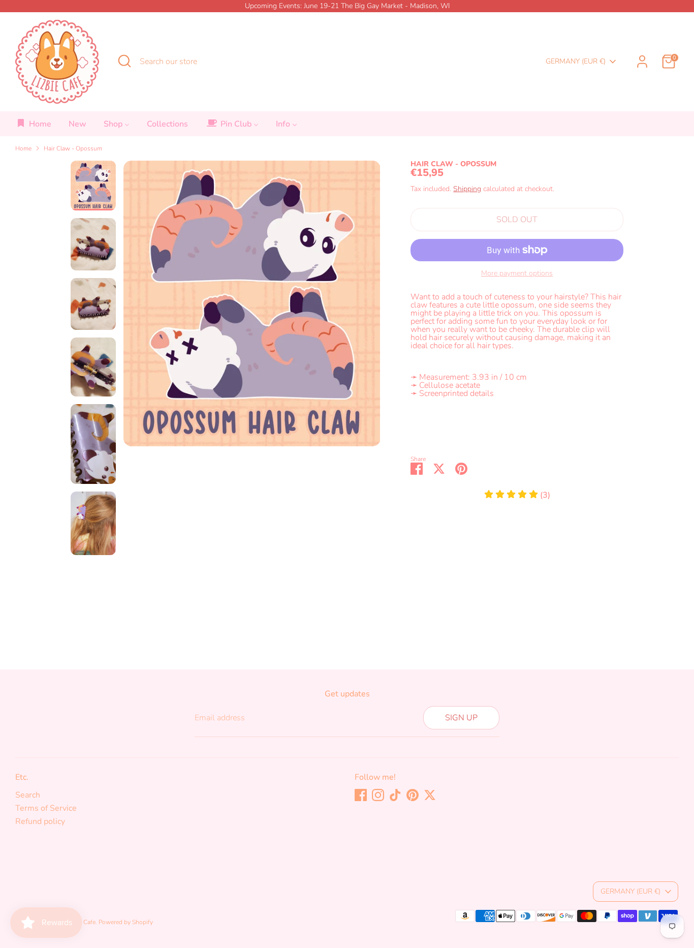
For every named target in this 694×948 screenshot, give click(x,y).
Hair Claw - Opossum (73, 148)
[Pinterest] (412, 795)
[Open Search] (124, 61)
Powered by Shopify (126, 922)
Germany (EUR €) (576, 61)
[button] (517, 495)
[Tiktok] (395, 795)
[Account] (642, 61)
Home (23, 148)
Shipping (467, 189)
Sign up (461, 717)
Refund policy (40, 821)
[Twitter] (430, 795)
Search (27, 795)
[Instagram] (378, 795)
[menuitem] (34, 126)
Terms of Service (46, 808)
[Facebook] (361, 795)
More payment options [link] (517, 273)
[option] (252, 307)
